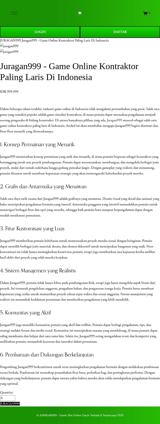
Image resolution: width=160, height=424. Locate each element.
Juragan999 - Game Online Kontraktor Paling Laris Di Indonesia (65, 40)
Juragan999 (114, 120)
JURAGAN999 (10, 40)
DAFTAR (120, 32)
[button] (10, 404)
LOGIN (40, 32)
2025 (120, 415)
